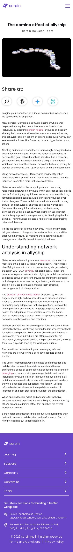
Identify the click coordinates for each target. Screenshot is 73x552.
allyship (29, 270)
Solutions (10, 464)
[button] (36, 454)
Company (11, 473)
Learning (10, 454)
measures (45, 260)
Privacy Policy (54, 542)
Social (8, 491)
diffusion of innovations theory (23, 294)
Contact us (11, 482)
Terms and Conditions (25, 542)
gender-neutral (35, 129)
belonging (7, 373)
